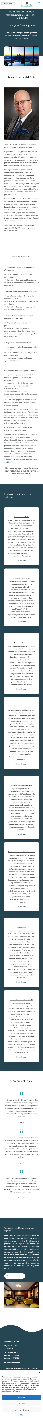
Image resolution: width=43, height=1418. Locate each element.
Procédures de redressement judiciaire (21, 707)
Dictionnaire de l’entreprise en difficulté (21, 1000)
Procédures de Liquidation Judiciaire (21, 785)
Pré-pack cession (21, 927)
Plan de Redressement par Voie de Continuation (21, 852)
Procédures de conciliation (21, 517)
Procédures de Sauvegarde (21, 643)
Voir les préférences (21, 1410)
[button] (40, 1373)
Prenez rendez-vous (14, 1276)
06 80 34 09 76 (9, 4)
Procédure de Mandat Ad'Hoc (21, 578)
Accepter (21, 1397)
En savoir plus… (21, 1057)
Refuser (22, 1404)
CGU (21, 1415)
